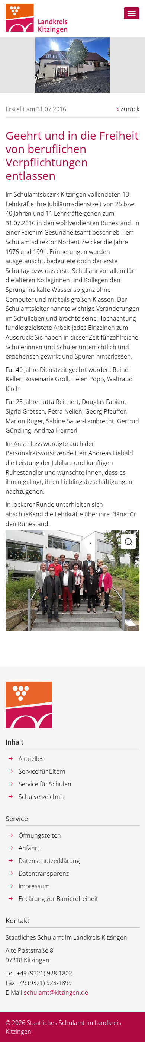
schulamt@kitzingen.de (56, 992)
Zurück (129, 109)
